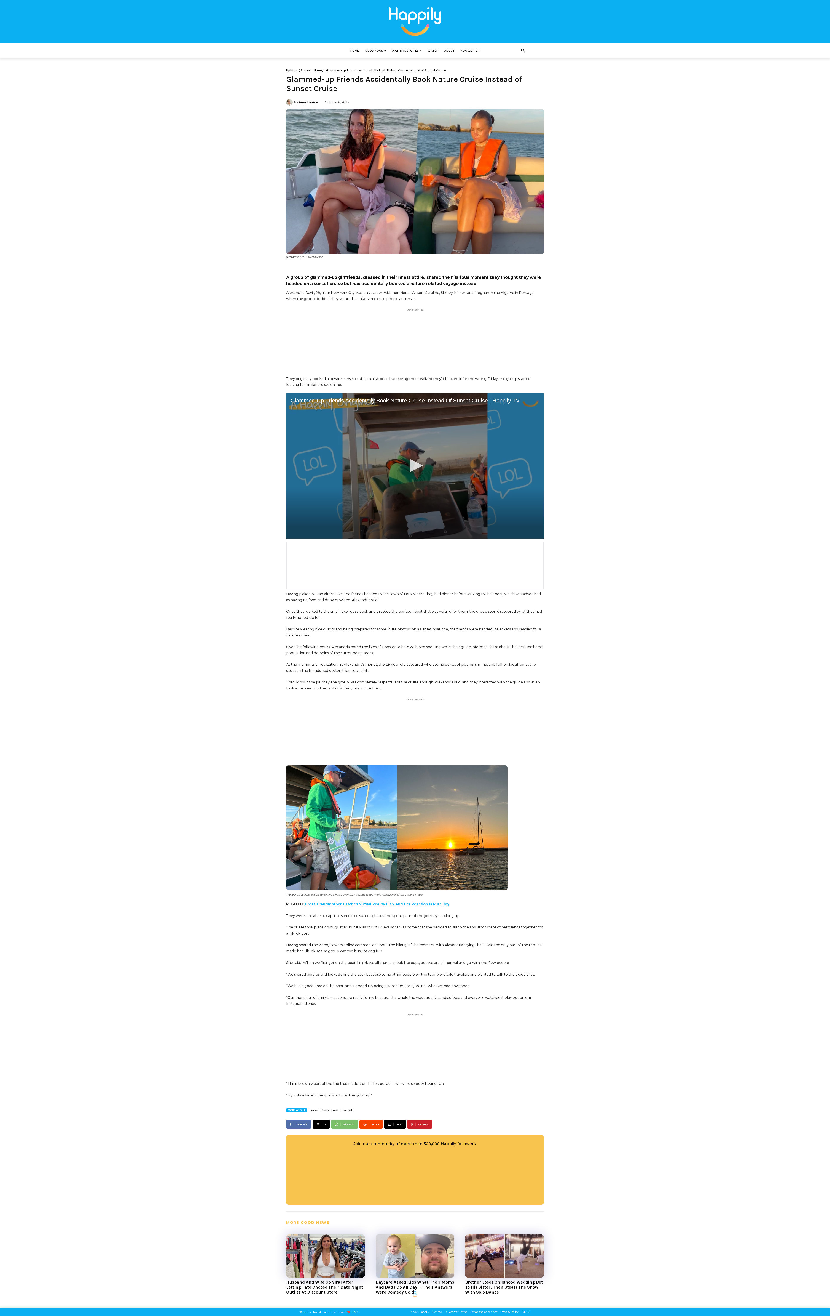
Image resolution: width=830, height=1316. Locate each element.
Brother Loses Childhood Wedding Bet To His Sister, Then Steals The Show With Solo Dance (504, 1287)
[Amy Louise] (290, 102)
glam (336, 1110)
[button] (523, 50)
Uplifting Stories (298, 70)
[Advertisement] (415, 342)
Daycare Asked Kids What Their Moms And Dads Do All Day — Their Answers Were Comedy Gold (415, 1287)
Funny (318, 70)
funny (325, 1110)
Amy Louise (308, 102)
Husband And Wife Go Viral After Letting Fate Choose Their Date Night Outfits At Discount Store (324, 1287)
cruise (314, 1110)
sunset (348, 1110)
